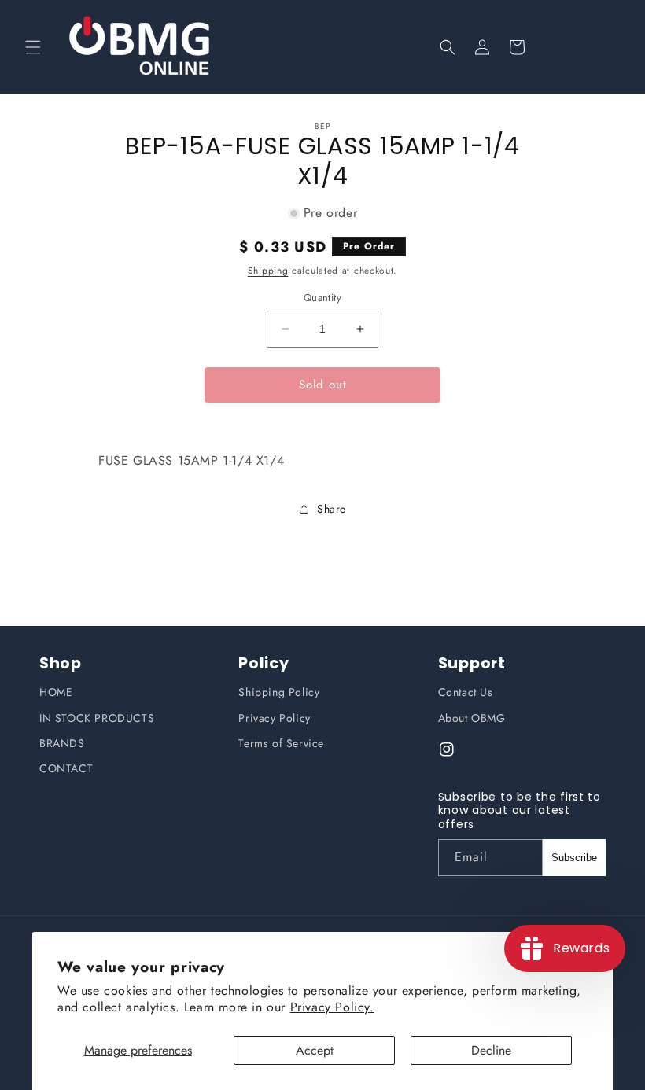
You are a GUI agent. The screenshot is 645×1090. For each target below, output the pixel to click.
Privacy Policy (274, 718)
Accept (315, 1050)
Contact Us (465, 692)
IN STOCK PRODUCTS (96, 718)
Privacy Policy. (332, 1007)
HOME (55, 692)
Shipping (268, 270)
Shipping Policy (278, 692)
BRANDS (62, 743)
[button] (33, 47)
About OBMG (472, 718)
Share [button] (331, 509)
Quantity (322, 297)
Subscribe (574, 858)
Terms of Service (281, 743)
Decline (491, 1050)
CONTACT (66, 768)
